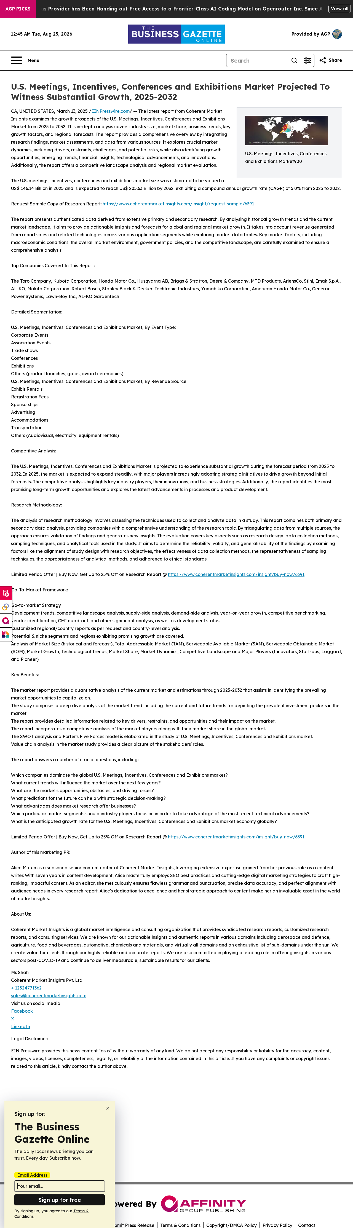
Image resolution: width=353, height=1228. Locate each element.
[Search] (294, 60)
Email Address (32, 1175)
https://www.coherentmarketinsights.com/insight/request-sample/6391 (178, 204)
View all (339, 8)
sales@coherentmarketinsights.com (48, 995)
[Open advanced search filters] (307, 60)
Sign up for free (59, 1199)
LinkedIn (20, 1026)
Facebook (22, 1011)
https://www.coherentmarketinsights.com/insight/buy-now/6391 (236, 574)
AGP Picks (18, 9)
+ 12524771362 (26, 988)
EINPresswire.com (110, 111)
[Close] (107, 1108)
